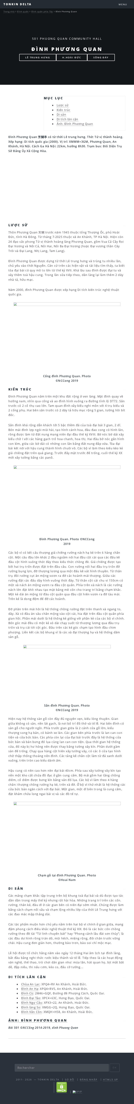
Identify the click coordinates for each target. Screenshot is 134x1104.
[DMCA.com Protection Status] (61, 1091)
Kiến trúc (63, 110)
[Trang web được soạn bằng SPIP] (77, 1091)
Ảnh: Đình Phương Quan (75, 124)
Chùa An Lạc (30, 984)
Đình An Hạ (29, 989)
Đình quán (23, 11)
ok (115, 1067)
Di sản (61, 114)
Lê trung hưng (37, 57)
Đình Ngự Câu (31, 1003)
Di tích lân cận (67, 119)
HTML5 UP (110, 1079)
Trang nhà (8, 11)
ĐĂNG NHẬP (89, 1079)
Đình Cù (27, 993)
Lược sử (63, 105)
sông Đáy (101, 57)
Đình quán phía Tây (42, 11)
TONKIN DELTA (17, 4)
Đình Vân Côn (31, 1012)
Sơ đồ (69, 1079)
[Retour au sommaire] (124, 224)
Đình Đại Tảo (30, 998)
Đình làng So (30, 1007)
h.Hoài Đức (71, 57)
